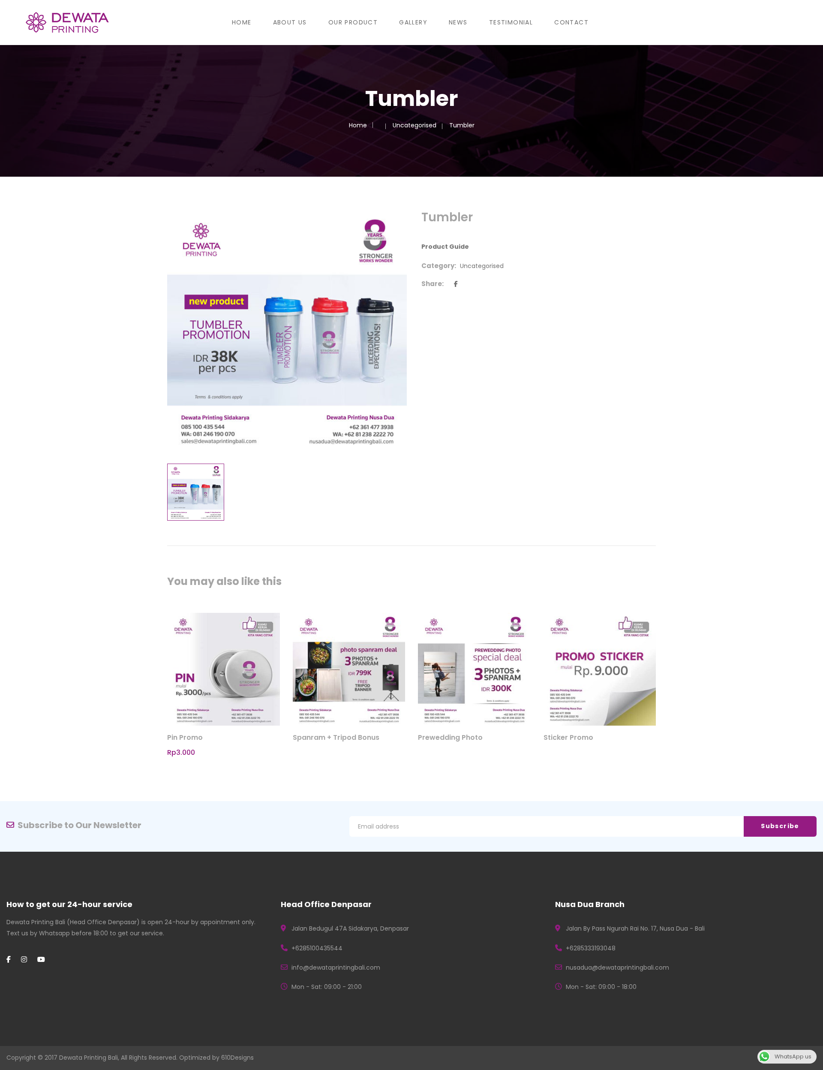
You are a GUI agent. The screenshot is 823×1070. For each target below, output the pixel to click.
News (458, 22)
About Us (290, 22)
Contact (571, 22)
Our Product (353, 22)
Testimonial (511, 22)
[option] (287, 331)
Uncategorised (414, 125)
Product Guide (445, 246)
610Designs (237, 1057)
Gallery (413, 22)
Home (242, 22)
